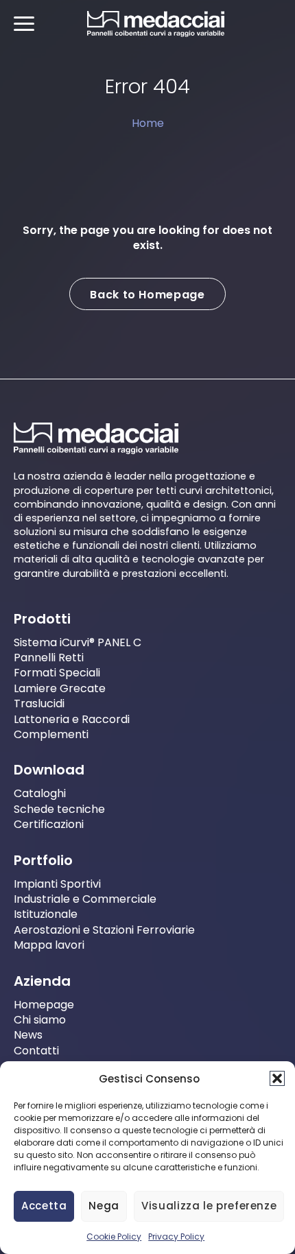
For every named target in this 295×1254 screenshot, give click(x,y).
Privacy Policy (176, 1236)
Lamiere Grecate (60, 688)
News (28, 1035)
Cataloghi (40, 793)
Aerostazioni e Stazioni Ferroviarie (104, 930)
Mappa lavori (49, 945)
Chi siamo (40, 1020)
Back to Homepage (147, 294)
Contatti (36, 1050)
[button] (277, 1078)
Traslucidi (39, 703)
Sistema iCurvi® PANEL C (77, 642)
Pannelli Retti (49, 657)
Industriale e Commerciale (85, 899)
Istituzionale (46, 914)
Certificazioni (49, 824)
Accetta (44, 1205)
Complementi (51, 734)
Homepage (44, 1004)
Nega (103, 1205)
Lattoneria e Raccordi (72, 719)
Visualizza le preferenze (208, 1205)
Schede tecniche (59, 809)
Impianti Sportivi (57, 884)
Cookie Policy (113, 1236)
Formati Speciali (57, 673)
